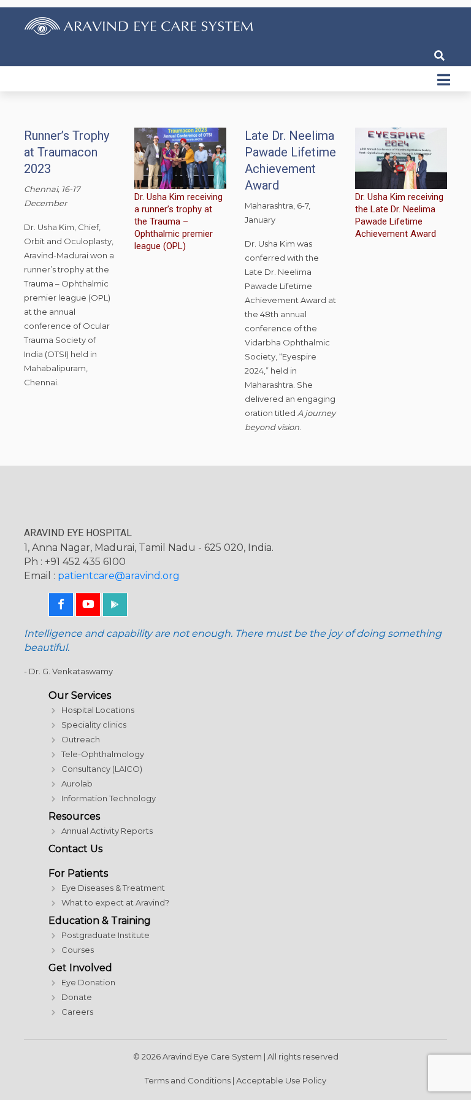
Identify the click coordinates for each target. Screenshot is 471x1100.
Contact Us (75, 849)
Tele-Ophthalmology (102, 754)
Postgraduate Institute (105, 935)
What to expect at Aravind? (115, 902)
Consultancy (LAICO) (101, 769)
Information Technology (108, 798)
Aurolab (77, 783)
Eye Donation (88, 982)
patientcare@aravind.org (119, 576)
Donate (76, 997)
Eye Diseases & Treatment (113, 888)
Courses (77, 950)
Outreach (80, 739)
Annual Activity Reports (107, 831)
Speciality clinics (93, 724)
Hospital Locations (97, 710)
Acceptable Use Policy (281, 1080)
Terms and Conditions (188, 1080)
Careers (77, 1012)
